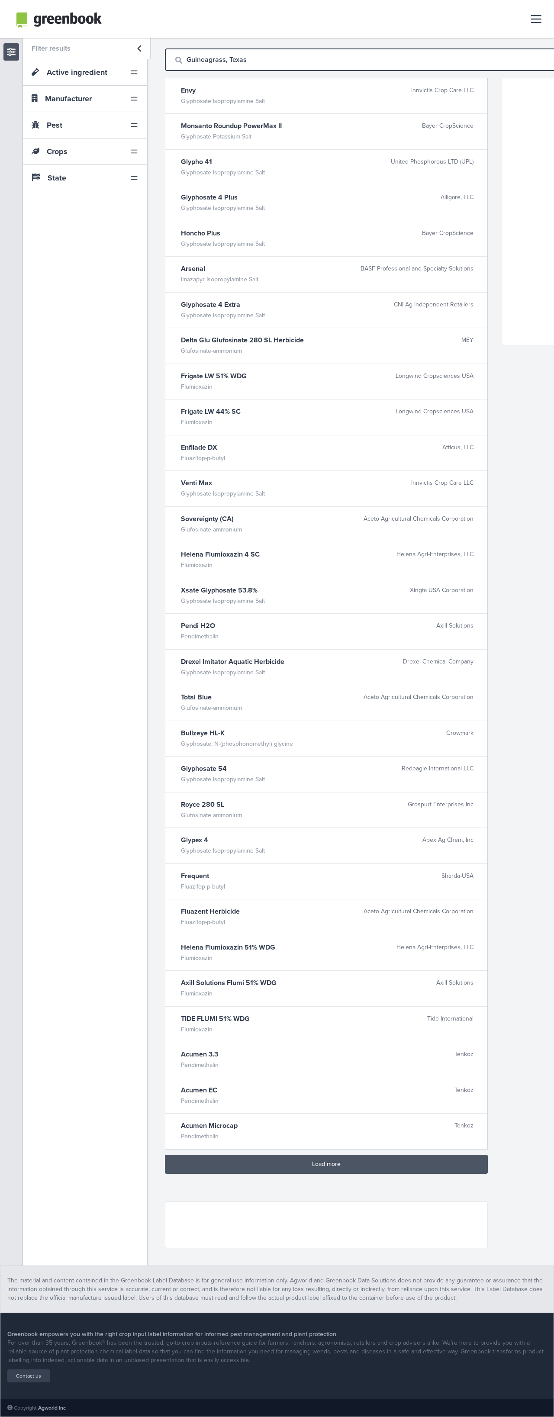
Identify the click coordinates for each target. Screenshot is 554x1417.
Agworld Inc (52, 1408)
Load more (326, 1164)
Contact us (28, 1376)
